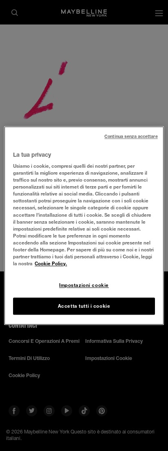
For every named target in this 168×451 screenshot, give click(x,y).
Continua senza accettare (131, 136)
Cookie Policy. (51, 263)
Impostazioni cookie (84, 285)
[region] (84, 225)
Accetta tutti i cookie (84, 306)
